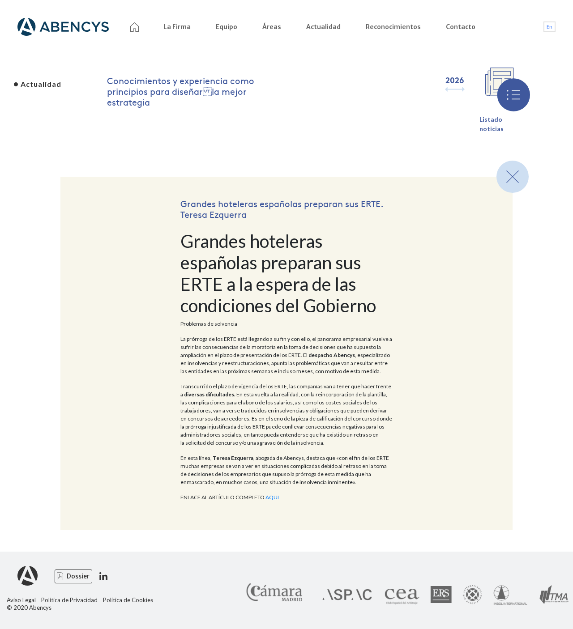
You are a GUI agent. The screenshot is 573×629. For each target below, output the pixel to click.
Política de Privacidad (69, 600)
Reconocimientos (393, 27)
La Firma (177, 27)
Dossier (78, 576)
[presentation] (449, 89)
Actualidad (323, 27)
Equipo (226, 27)
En (549, 27)
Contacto (460, 27)
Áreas (271, 27)
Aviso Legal (21, 600)
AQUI (272, 497)
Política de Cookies (128, 600)
